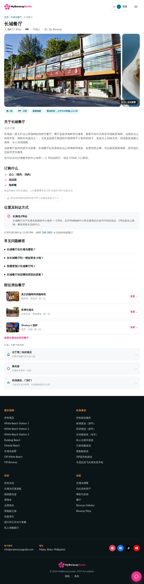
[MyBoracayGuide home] (18, 6)
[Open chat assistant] (136, 576)
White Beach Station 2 (16, 429)
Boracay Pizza (83, 511)
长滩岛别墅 (10, 451)
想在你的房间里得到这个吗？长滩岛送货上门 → (35, 198)
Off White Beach (13, 457)
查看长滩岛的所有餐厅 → (18, 337)
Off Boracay (10, 462)
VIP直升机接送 (84, 457)
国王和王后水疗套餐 (15, 522)
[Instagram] (112, 548)
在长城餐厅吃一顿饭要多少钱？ (25, 257)
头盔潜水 (9, 516)
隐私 (67, 576)
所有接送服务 (83, 418)
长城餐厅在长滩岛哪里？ (21, 249)
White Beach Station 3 (16, 434)
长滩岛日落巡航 (12, 489)
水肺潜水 (9, 505)
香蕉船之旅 (10, 511)
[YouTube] (136, 548)
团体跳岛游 (10, 494)
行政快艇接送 (83, 446)
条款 (76, 576)
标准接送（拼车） (86, 423)
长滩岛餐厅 (16, 17)
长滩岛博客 (82, 483)
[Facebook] (120, 548)
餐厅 (78, 500)
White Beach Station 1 (16, 423)
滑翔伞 (8, 500)
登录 (123, 6)
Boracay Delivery (85, 505)
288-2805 (47, 232)
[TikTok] (128, 548)
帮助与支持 (82, 494)
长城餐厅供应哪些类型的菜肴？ (25, 274)
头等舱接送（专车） (87, 434)
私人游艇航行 (11, 528)
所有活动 (9, 483)
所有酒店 (9, 418)
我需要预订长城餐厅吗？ (21, 266)
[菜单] (136, 7)
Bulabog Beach (12, 440)
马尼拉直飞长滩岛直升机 (89, 462)
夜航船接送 (82, 451)
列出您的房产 (83, 489)
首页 (6, 17)
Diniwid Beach (12, 446)
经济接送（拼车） (86, 429)
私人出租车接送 (84, 440)
